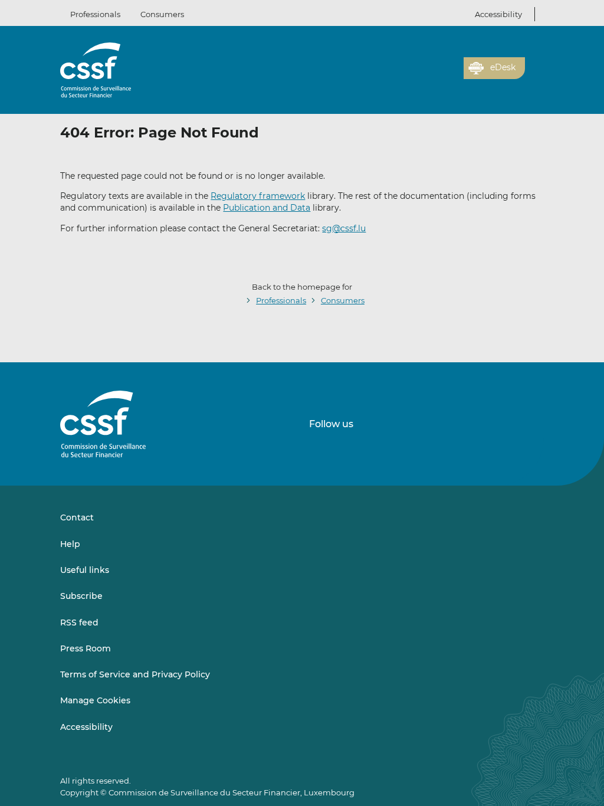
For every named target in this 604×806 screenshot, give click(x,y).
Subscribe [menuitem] (81, 596)
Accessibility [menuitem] (86, 727)
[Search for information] (436, 75)
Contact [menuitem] (77, 517)
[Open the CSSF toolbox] (450, 75)
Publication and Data (266, 207)
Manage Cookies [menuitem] (95, 700)
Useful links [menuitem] (84, 570)
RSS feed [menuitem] (79, 622)
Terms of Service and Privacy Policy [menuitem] (135, 674)
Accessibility (498, 14)
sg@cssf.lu (344, 228)
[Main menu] (534, 65)
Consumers (162, 14)
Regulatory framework (258, 196)
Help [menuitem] (70, 544)
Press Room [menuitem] (85, 648)
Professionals (95, 14)
